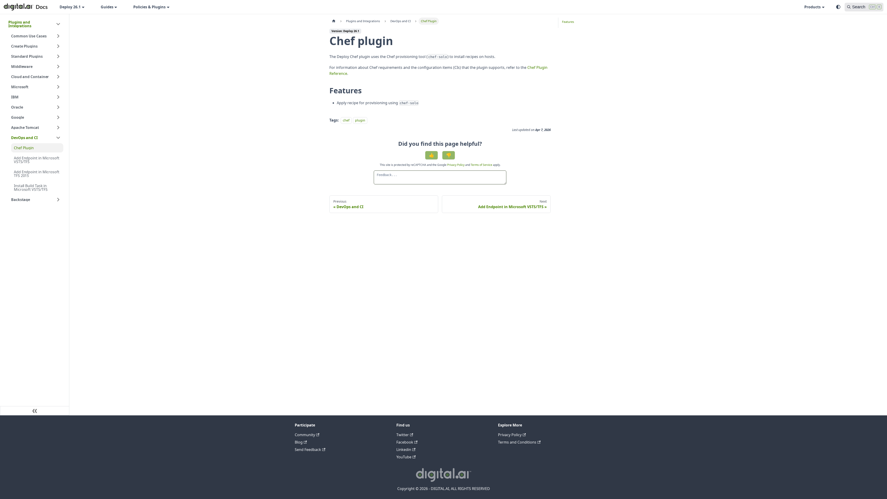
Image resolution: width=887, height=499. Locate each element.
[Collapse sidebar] (34, 410)
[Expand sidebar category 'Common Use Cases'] (58, 36)
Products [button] (812, 6)
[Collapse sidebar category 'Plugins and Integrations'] (58, 24)
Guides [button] (107, 6)
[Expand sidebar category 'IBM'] (58, 97)
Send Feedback (308, 449)
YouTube (403, 456)
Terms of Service (481, 165)
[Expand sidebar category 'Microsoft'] (58, 86)
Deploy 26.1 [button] (70, 6)
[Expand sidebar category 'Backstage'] (58, 199)
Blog (299, 442)
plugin (360, 120)
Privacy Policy (456, 165)
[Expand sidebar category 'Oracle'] (58, 107)
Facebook (404, 442)
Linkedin (403, 449)
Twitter (402, 434)
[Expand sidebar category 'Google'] (58, 117)
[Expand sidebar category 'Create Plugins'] (58, 46)
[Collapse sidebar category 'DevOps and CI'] (58, 137)
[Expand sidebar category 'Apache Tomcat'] (58, 127)
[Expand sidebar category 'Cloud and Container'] (58, 76)
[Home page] (333, 21)
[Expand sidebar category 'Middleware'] (58, 66)
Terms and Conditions (517, 442)
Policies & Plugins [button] (149, 6)
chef (346, 120)
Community (305, 434)
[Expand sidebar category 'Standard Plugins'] (58, 56)
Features (568, 22)
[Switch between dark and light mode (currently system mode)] (838, 7)
